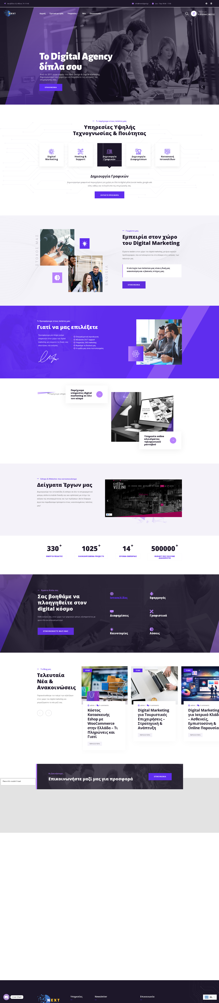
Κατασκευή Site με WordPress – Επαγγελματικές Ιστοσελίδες (155, 717)
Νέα (84, 13)
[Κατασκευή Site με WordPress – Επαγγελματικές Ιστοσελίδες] (155, 685)
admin (93, 705)
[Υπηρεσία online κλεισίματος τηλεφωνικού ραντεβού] (173, 440)
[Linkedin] (211, 3)
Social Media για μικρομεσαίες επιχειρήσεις (102, 714)
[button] (107, 500)
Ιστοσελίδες (119, 598)
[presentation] (40, 713)
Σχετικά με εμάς (56, 13)
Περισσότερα (95, 726)
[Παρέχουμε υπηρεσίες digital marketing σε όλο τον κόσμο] (99, 394)
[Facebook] (206, 3)
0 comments (105, 705)
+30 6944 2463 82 (206, 14)
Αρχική (43, 13)
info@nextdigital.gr (142, 4)
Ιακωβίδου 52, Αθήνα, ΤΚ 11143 (18, 4)
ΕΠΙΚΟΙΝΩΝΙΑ (51, 87)
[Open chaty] (6, 997)
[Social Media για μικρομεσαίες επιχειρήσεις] (105, 685)
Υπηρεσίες (72, 13)
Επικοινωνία (95, 13)
